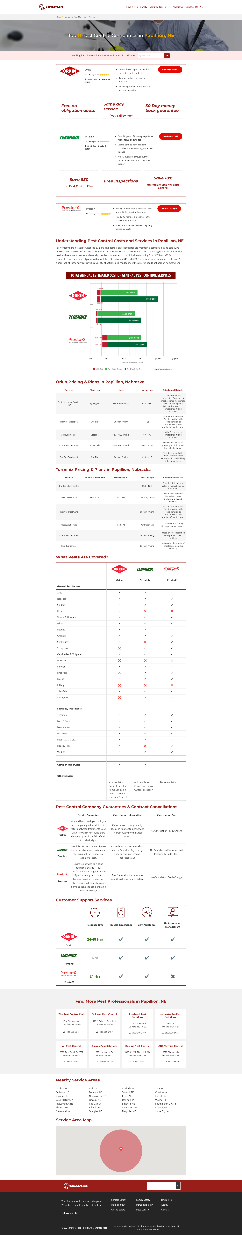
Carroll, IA (160, 1096)
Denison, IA (128, 1099)
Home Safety (118, 1204)
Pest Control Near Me (72, 17)
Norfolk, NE (161, 1107)
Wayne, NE (161, 1099)
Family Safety (143, 1199)
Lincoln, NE (95, 1099)
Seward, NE (128, 1092)
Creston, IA (161, 1092)
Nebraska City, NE (98, 1096)
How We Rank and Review (153, 1226)
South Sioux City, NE (165, 1103)
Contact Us (191, 7)
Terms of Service (120, 1226)
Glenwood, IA (63, 1111)
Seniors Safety (118, 1199)
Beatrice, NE (128, 1103)
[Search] (178, 1185)
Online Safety (118, 1209)
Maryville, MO (129, 1111)
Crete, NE (127, 1096)
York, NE (159, 1088)
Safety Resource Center (153, 7)
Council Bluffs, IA (64, 1099)
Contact (165, 1209)
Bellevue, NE (62, 1092)
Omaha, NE (62, 1096)
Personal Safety (144, 1204)
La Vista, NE (62, 1088)
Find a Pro (132, 7)
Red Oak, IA (95, 1103)
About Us (178, 7)
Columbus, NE (129, 1107)
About (164, 1204)
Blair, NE (93, 1088)
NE (85, 17)
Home (58, 17)
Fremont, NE (95, 1092)
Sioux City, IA (162, 1111)
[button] (202, 7)
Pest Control (142, 1209)
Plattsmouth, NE (64, 1103)
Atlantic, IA (94, 1107)
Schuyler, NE (95, 1111)
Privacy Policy (135, 1226)
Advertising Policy (173, 1226)
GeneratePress (100, 1227)
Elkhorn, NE (62, 1107)
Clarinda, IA (128, 1088)
